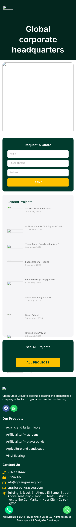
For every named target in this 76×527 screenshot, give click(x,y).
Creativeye (53, 520)
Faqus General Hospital (37, 262)
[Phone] (9, 510)
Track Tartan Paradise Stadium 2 (42, 244)
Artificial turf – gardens (22, 434)
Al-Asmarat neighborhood (38, 297)
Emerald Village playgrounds (40, 279)
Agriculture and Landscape (25, 448)
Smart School (32, 315)
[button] (63, 5)
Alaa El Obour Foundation (38, 208)
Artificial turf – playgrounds (25, 441)
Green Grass (41, 516)
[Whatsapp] (67, 510)
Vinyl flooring (15, 456)
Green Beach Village (35, 333)
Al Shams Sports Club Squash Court (43, 226)
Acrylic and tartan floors (23, 427)
